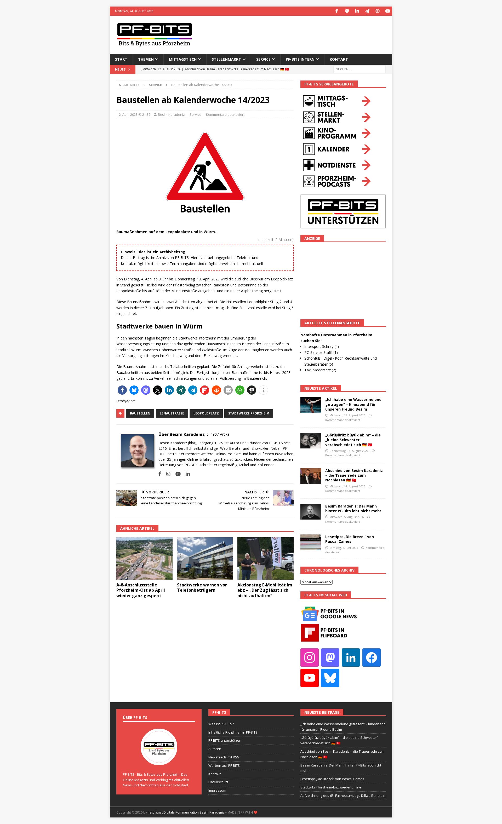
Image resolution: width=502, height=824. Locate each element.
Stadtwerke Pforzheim (248, 413)
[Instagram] (377, 11)
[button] (122, 390)
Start (121, 59)
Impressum (217, 790)
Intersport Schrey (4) (321, 346)
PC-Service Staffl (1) (321, 352)
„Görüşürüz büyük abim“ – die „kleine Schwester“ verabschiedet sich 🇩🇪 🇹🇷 (353, 440)
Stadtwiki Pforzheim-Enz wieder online (330, 787)
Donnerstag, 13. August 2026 (348, 451)
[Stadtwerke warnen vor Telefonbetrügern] (205, 558)
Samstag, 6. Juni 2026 (343, 548)
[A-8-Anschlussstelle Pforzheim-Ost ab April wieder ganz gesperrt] (144, 558)
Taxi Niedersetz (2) (320, 369)
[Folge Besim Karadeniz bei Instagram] (166, 473)
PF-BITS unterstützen (224, 740)
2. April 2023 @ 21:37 (134, 114)
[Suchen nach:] (359, 68)
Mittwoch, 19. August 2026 (347, 415)
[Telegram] (367, 11)
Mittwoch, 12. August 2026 (347, 486)
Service (195, 114)
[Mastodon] (346, 11)
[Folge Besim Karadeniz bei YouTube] (176, 473)
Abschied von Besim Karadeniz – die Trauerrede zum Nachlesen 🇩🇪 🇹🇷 (354, 475)
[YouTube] (387, 11)
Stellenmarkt (226, 59)
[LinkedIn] (357, 11)
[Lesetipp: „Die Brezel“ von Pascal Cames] (310, 542)
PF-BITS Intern (300, 59)
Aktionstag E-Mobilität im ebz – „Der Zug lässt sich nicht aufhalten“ (264, 590)
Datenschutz (218, 782)
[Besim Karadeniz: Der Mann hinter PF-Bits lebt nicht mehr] (310, 512)
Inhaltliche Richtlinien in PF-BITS (233, 732)
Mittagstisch (183, 59)
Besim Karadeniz (171, 114)
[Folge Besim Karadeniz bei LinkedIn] (186, 473)
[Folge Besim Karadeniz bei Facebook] (159, 473)
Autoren (214, 748)
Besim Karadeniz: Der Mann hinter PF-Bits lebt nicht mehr (353, 508)
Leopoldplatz (206, 413)
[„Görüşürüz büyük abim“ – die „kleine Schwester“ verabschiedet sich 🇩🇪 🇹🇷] (310, 440)
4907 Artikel (220, 434)
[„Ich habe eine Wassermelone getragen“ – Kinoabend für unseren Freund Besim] (310, 405)
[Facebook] (336, 11)
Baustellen (140, 413)
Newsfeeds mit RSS (223, 757)
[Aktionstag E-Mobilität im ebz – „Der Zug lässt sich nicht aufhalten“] (265, 558)
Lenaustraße (172, 413)
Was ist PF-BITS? (221, 724)
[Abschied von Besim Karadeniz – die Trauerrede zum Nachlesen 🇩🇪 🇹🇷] (310, 476)
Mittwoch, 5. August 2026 (346, 517)
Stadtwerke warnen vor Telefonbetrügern (202, 587)
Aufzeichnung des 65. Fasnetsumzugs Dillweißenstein (342, 795)
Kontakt (339, 59)
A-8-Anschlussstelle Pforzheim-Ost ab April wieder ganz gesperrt (140, 590)
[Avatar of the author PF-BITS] (159, 759)
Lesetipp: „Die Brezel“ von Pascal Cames (349, 539)
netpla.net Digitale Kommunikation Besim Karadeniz (186, 812)
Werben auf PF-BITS (224, 765)
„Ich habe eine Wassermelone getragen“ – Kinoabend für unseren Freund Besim (353, 404)
